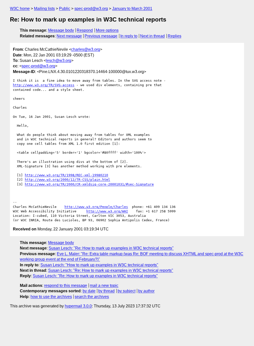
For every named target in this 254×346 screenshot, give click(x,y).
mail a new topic (104, 285)
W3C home (20, 8)
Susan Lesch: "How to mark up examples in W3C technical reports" (99, 265)
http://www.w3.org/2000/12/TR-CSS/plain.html (67, 179)
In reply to (128, 36)
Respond (85, 30)
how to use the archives (51, 297)
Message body (61, 30)
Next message (69, 36)
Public (64, 8)
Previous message (101, 36)
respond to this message (65, 285)
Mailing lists (44, 8)
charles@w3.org (85, 49)
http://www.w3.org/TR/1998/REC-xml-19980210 (66, 175)
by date (89, 291)
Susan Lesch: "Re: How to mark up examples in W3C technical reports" (111, 248)
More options (107, 30)
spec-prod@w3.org (91, 8)
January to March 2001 (132, 8)
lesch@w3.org (58, 60)
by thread (106, 291)
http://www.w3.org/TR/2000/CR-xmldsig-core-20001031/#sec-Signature (89, 184)
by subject (126, 291)
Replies (174, 36)
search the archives (92, 297)
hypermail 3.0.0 (78, 306)
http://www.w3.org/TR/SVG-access (43, 85)
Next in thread (152, 36)
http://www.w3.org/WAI (107, 211)
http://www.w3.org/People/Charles (96, 207)
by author (146, 291)
